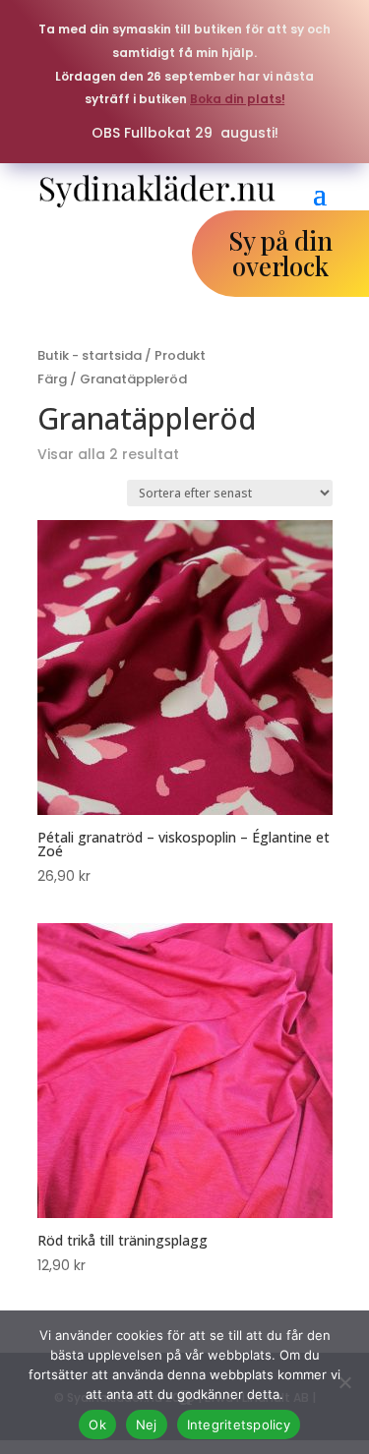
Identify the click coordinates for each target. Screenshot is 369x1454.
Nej (146, 1424)
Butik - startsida (89, 355)
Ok (97, 1424)
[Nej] (344, 1382)
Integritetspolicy (238, 1424)
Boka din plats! (237, 98)
